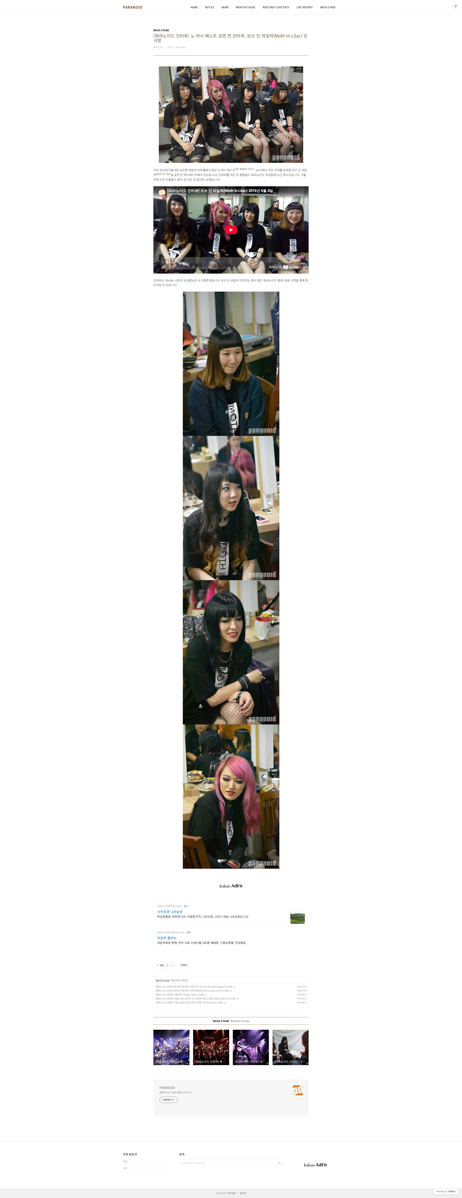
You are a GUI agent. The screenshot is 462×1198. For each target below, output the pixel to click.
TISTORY (231, 1193)
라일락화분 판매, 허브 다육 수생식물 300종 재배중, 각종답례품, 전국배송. (202, 942)
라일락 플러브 (166, 938)
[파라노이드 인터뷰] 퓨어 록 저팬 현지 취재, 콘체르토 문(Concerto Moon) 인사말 (192, 990)
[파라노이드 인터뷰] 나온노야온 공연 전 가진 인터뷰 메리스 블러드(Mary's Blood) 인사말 (195, 998)
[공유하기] (167, 965)
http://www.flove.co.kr (171, 932)
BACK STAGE (328, 7)
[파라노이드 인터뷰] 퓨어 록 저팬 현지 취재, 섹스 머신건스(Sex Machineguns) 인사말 (193, 986)
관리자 (243, 1193)
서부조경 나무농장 (170, 911)
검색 (279, 1163)
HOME (194, 7)
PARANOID (132, 7)
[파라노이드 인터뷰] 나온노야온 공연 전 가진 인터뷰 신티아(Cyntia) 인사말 (189, 1002)
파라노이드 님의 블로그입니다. (176, 1092)
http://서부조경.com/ (169, 906)
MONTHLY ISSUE (245, 7)
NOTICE (209, 7)
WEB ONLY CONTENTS (276, 7)
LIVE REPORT (305, 7)
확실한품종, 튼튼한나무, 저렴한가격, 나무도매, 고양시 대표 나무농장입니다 (202, 916)
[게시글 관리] (171, 965)
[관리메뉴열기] (455, 6)
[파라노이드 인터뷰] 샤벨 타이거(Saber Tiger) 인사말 (179, 994)
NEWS (225, 7)
